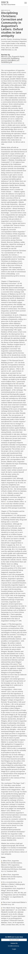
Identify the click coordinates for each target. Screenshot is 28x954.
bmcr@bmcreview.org (13, 946)
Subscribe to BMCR (14, 940)
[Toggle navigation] (24, 3)
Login (14, 949)
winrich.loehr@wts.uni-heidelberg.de (10, 61)
